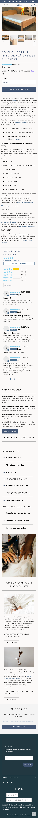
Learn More (10, 431)
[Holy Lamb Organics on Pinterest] (18, 789)
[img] (15, 292)
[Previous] (3, 19)
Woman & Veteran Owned (17, 521)
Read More (11, 643)
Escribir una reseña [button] (19, 263)
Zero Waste (11, 472)
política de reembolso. (25, 202)
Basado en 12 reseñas (11, 261)
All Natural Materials (15, 465)
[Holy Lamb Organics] (19, 5)
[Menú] (1, 5)
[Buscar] (31, 5)
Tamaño (4, 78)
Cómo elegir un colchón (10, 206)
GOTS (18, 139)
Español (11, 795)
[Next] (34, 19)
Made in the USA (13, 457)
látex (14, 101)
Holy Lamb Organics (15, 805)
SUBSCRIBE (27, 764)
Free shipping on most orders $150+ (19, 1)
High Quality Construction (18, 493)
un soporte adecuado (27, 226)
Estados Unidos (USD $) (18, 800)
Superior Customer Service (18, 513)
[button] (7, 65)
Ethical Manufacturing (16, 528)
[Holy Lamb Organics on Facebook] (15, 789)
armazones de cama (8, 222)
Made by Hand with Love (17, 485)
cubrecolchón (20, 122)
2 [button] (14, 379)
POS (20, 807)
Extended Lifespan (14, 500)
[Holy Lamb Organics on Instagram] (22, 789)
